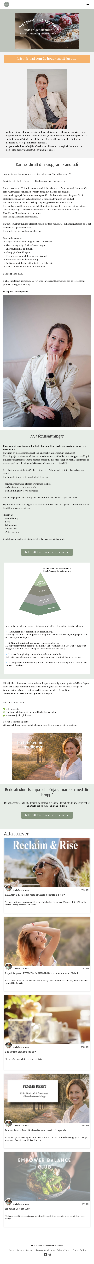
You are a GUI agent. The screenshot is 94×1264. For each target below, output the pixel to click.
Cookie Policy (79, 1250)
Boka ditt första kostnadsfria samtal (47, 552)
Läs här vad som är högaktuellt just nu (47, 58)
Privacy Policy (63, 1250)
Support (30, 1250)
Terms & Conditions (45, 1250)
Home (11, 1250)
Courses (20, 1250)
